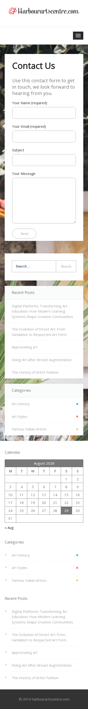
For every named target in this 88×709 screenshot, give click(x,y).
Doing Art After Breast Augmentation (42, 359)
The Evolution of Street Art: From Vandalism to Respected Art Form (39, 332)
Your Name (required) (29, 102)
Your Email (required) (29, 126)
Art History (21, 403)
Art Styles (19, 416)
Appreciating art (25, 347)
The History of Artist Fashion (35, 372)
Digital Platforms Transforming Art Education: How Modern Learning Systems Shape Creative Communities (42, 311)
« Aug (9, 527)
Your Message (23, 173)
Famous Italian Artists (29, 429)
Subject (18, 150)
